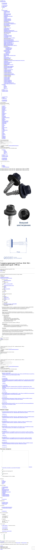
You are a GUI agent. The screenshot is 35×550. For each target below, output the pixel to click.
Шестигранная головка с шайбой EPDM (10, 303)
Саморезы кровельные (7, 70)
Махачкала (4, 119)
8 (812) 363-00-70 (4, 528)
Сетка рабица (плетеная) (8, 35)
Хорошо (1, 545)
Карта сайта (2, 541)
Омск (3, 124)
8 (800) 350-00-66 (4, 525)
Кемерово (3, 114)
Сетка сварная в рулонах (8, 36)
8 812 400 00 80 (4, 3)
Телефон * (2, 142)
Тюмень (3, 133)
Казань (3, 112)
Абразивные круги (5, 486)
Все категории (6, 21)
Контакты (5, 152)
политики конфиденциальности (14, 145)
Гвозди (3, 488)
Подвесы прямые (6, 63)
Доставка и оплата (5, 90)
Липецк (3, 118)
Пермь (3, 126)
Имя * (1, 141)
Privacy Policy (18, 542)
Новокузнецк (4, 122)
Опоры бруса (6, 61)
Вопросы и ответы (5, 91)
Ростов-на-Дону (4, 127)
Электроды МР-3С (7, 78)
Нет (2, 338)
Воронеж (3, 109)
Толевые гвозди (6, 28)
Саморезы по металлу (7, 71)
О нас (5, 85)
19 (4, 295)
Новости (5, 86)
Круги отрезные (6, 24)
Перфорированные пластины (8, 64)
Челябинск (4, 137)
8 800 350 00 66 (4, 158)
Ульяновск (3, 134)
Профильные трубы (7, 58)
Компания (3, 84)
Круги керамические (7, 25)
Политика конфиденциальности (7, 507)
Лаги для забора (6, 54)
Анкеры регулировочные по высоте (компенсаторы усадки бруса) (14, 60)
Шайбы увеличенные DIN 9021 (9, 43)
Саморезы (3, 493)
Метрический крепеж (5, 490)
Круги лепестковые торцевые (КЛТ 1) (10, 23)
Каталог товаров (4, 10)
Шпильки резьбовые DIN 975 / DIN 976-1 (10, 45)
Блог (3, 483)
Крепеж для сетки (7, 51)
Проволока (4, 492)
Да (0, 338)
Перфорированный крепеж (6, 491)
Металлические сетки (5, 489)
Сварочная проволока (5, 494)
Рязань (3, 128)
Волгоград (3, 108)
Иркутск (3, 111)
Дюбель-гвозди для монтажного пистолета (10, 31)
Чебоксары (4, 136)
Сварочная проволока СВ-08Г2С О (9, 74)
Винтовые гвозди (6, 29)
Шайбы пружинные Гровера (8, 44)
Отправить (2, 146)
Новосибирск (4, 123)
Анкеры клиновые (5, 487)
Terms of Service (24, 542)
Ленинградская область (5, 117)
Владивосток (4, 107)
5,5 (4, 292)
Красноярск (4, 116)
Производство (4, 499)
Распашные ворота (9, 48)
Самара (3, 129)
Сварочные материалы (5, 495)
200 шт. (1, 270)
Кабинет (3, 7)
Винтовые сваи (6, 53)
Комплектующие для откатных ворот (10, 55)
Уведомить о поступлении (4, 277)
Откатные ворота (8, 49)
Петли (5, 56)
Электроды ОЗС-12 (7, 79)
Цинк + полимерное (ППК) (8, 283)
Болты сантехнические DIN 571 (9, 40)
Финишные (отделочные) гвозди (9, 30)
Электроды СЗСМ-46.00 (8, 80)
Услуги (3, 89)
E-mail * (1, 348)
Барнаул (3, 106)
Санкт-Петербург (5, 5)
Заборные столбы (6, 50)
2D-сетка (5, 34)
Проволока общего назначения (9, 66)
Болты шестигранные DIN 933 (8, 39)
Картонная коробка (7, 288)
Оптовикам (6, 88)
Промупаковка (6, 297)
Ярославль (3, 138)
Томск (3, 131)
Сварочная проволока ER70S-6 (9, 73)
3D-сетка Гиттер (6, 33)
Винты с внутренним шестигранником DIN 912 (11, 41)
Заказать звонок (4, 159)
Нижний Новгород (5, 121)
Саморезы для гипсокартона (8, 69)
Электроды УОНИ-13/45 (8, 81)
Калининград (4, 113)
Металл (5, 287)
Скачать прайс (4, 6)
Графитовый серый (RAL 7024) (9, 285)
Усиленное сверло (7, 298)
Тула (3, 132)
